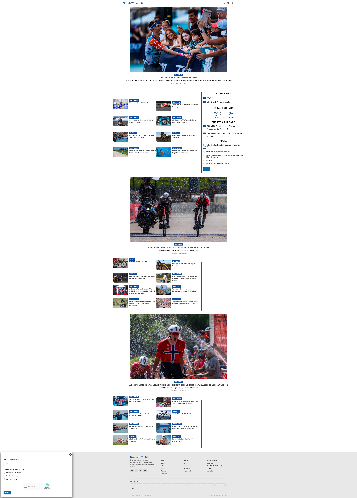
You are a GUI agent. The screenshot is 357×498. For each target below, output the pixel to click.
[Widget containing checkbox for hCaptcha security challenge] (37, 486)
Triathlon (134, 100)
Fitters (231, 117)
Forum (186, 3)
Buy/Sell (168, 3)
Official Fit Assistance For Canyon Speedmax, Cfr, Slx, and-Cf (221, 127)
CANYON (146, 485)
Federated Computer (221, 495)
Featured (178, 74)
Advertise (210, 471)
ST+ (207, 3)
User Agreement (212, 460)
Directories (177, 3)
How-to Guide (188, 471)
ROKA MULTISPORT (201, 485)
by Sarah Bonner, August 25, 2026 (178, 83)
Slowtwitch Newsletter (13, 473)
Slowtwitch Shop (11, 479)
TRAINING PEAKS (220, 485)
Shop (201, 3)
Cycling (176, 132)
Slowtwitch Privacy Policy (214, 465)
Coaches (216, 117)
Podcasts (194, 3)
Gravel (176, 261)
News (132, 259)
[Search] (224, 3)
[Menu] (232, 3)
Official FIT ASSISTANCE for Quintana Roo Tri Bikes (224, 134)
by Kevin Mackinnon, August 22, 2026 (178, 253)
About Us (210, 463)
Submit (7, 492)
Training (176, 102)
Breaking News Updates (14, 476)
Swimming (177, 148)
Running (133, 132)
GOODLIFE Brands (166, 485)
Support (209, 468)
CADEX (133, 485)
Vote (206, 169)
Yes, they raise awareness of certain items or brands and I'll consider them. (224, 156)
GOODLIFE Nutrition (179, 485)
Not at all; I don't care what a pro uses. (218, 164)
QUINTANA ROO (190, 485)
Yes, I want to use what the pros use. (218, 152)
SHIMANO (211, 485)
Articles (159, 3)
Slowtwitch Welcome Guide (218, 102)
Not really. (209, 160)
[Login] (228, 3)
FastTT (139, 485)
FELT (158, 485)
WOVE (133, 488)
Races (224, 117)
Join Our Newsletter (11, 459)
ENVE (152, 485)
